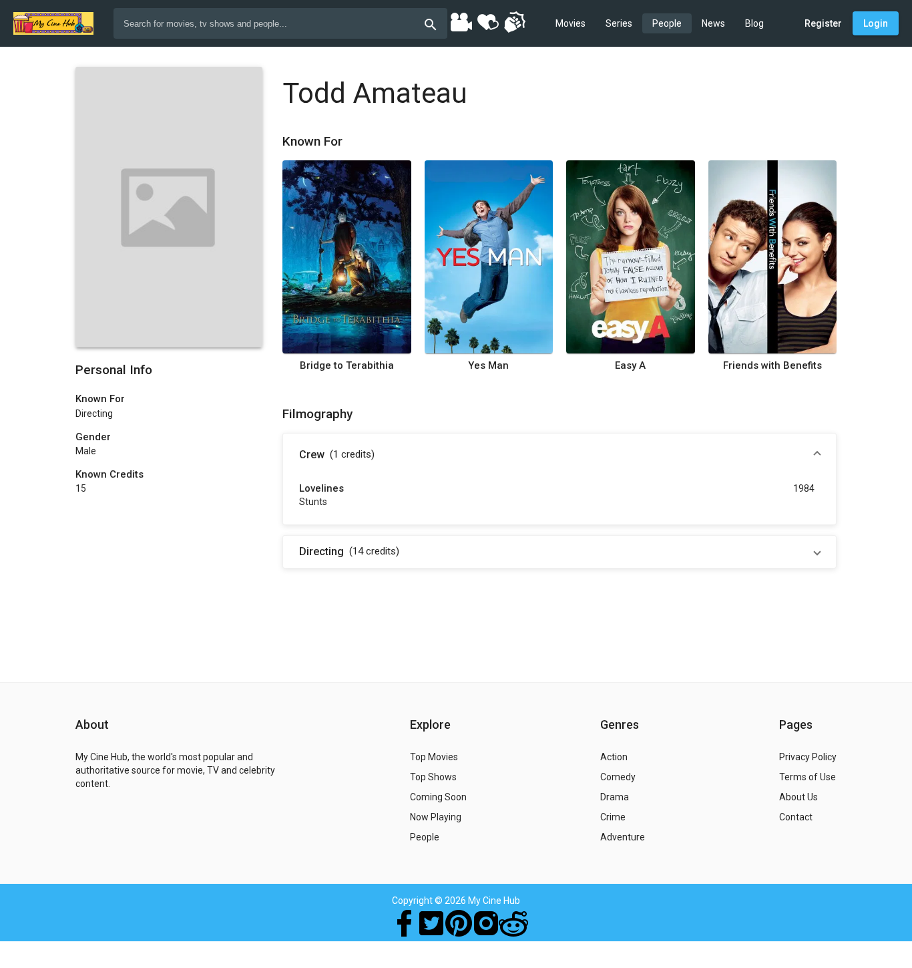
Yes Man (488, 365)
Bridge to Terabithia (347, 365)
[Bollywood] (460, 21)
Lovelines (321, 488)
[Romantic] (487, 21)
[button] (559, 455)
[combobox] (280, 23)
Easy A (630, 365)
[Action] (514, 21)
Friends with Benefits (772, 365)
